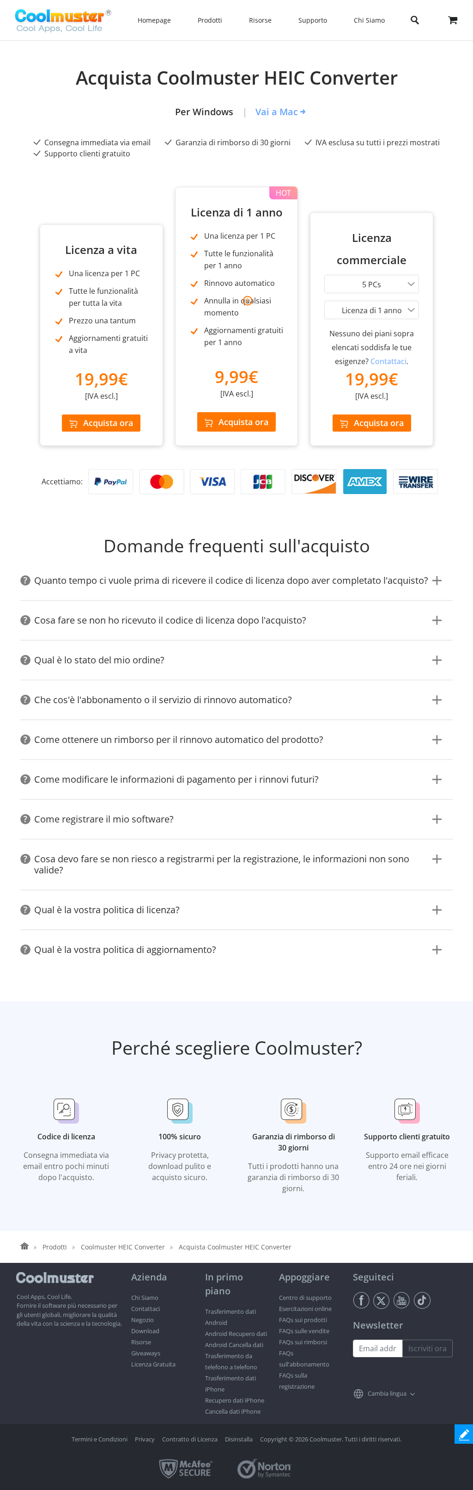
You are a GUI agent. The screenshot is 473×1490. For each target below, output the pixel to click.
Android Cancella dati (234, 1345)
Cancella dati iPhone (233, 1411)
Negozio (142, 1320)
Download (145, 1331)
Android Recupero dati (236, 1333)
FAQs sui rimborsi (303, 1342)
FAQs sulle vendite (304, 1331)
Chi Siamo (144, 1297)
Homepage (154, 20)
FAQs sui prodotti (303, 1320)
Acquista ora (108, 422)
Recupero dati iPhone (234, 1400)
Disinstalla (239, 1439)
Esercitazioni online (305, 1309)
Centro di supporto (305, 1297)
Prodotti (54, 1247)
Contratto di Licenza (190, 1439)
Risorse (141, 1342)
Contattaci (388, 361)
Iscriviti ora (427, 1348)
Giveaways (145, 1353)
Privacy (145, 1439)
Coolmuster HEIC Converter (123, 1247)
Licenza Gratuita (153, 1364)
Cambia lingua (387, 1393)
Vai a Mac (276, 111)
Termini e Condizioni (99, 1439)
